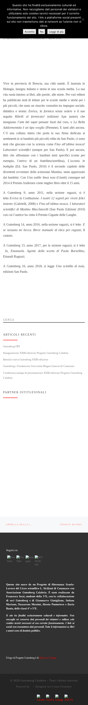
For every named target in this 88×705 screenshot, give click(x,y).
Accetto (30, 31)
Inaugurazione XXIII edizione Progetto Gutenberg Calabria (35, 352)
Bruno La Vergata (47, 657)
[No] (83, 19)
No (42, 31)
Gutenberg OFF (11, 346)
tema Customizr (63, 686)
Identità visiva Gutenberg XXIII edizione (25, 359)
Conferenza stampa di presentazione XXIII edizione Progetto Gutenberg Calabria (42, 375)
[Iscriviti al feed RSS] (4, 308)
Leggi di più (56, 31)
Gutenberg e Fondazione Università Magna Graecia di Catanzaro (38, 366)
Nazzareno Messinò (17, 38)
